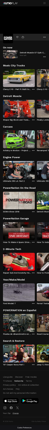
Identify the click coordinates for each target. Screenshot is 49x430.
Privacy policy (9, 385)
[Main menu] (44, 3)
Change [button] (16, 413)
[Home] (10, 3)
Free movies (31, 377)
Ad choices (8, 389)
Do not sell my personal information (19, 393)
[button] (24, 54)
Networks (18, 381)
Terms (29, 381)
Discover (19, 377)
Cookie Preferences (24, 428)
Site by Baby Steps (39, 421)
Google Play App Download (30, 401)
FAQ (17, 389)
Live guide (8, 377)
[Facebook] (11, 408)
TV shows (7, 381)
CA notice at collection (28, 385)
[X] (17, 408)
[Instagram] (5, 408)
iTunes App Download (11, 401)
